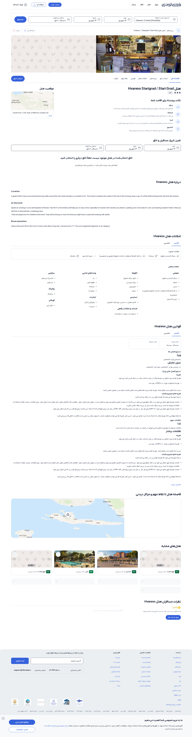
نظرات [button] (116, 78)
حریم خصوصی (63, 726)
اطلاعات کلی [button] (175, 78)
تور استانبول (33, 711)
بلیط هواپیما (177, 658)
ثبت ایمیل (20, 661)
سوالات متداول (146, 672)
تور (180, 681)
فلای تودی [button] (116, 652)
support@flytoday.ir (22, 670)
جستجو (20, 19)
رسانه (118, 686)
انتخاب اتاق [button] (164, 78)
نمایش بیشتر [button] (176, 484)
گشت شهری (177, 686)
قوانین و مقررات (145, 667)
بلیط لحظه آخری (60, 711)
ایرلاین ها (169, 711)
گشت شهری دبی (22, 711)
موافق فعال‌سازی (22, 722)
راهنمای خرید (146, 662)
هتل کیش (106, 711)
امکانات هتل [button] (142, 78)
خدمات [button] (178, 652)
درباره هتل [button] (153, 78)
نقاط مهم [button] (124, 78)
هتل (149, 4)
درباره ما (117, 658)
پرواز (156, 4)
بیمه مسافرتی (176, 690)
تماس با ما (117, 662)
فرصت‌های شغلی (115, 667)
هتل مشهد (115, 711)
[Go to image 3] (160, 565)
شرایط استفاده (51, 726)
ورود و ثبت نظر (173, 617)
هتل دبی (123, 711)
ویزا (180, 676)
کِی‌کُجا (179, 700)
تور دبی (41, 711)
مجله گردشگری (115, 672)
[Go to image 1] (163, 565)
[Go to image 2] (161, 565)
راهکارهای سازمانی (145, 686)
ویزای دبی (49, 711)
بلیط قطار (178, 667)
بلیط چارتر (178, 711)
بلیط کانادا (79, 711)
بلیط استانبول (160, 711)
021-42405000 (54, 670)
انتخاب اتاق (18, 78)
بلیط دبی (150, 711)
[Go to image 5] (157, 565)
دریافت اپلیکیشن (114, 681)
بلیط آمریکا (70, 711)
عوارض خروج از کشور (144, 681)
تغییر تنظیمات (22, 729)
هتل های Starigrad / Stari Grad (153, 30)
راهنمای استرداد (145, 658)
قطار (141, 4)
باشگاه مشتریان (145, 676)
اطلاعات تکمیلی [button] (145, 652)
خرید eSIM (177, 695)
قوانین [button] (133, 78)
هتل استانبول (132, 711)
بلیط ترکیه (88, 711)
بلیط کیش (97, 711)
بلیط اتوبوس (177, 672)
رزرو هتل (170, 30)
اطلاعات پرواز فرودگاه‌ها (173, 705)
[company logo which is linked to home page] (170, 5)
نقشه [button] (50, 116)
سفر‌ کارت (117, 676)
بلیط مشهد (142, 711)
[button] (132, 4)
